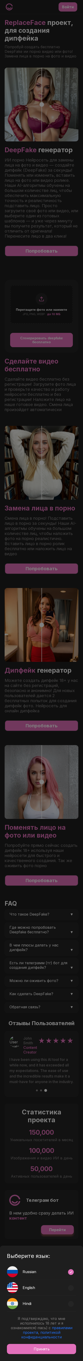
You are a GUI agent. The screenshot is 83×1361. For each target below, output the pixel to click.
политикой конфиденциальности (41, 1334)
